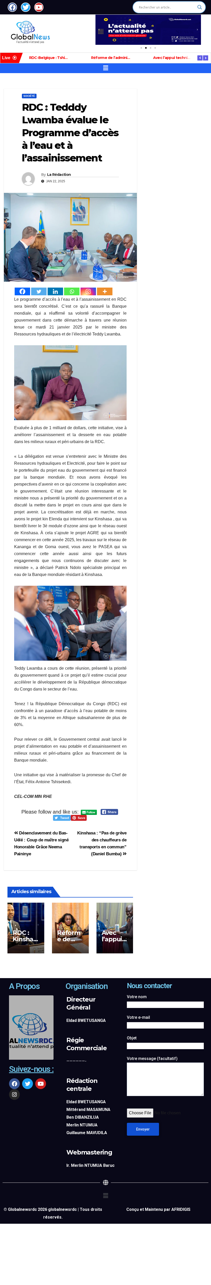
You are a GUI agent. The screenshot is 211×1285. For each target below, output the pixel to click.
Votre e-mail (138, 1017)
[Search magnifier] (199, 7)
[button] (99, 30)
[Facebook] (22, 291)
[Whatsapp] (72, 291)
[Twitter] (39, 291)
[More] (104, 291)
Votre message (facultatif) (152, 1058)
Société (29, 95)
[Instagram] (88, 291)
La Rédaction (59, 174)
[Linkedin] (55, 291)
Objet (132, 1038)
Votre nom (137, 996)
